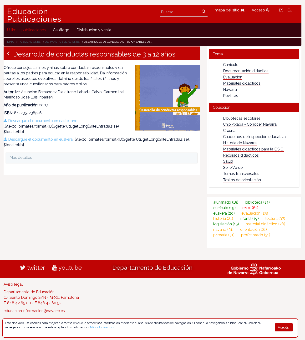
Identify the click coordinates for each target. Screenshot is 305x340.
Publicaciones (30, 41)
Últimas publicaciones (62, 41)
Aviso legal (13, 284)
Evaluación (232, 77)
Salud (228, 161)
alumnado (225, 202)
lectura (275, 218)
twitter (35, 267)
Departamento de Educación (152, 267)
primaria (223, 235)
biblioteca (257, 202)
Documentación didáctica (246, 71)
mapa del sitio (227, 10)
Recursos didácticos (241, 155)
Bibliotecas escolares (241, 118)
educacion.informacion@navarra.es (34, 311)
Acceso (259, 10)
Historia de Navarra (240, 143)
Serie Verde (233, 167)
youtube (69, 267)
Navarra (230, 89)
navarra (223, 229)
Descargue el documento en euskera (40, 139)
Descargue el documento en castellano (42, 120)
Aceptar (284, 327)
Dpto (10, 41)
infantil (249, 218)
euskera (224, 213)
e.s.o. (250, 208)
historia (223, 218)
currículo (224, 208)
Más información (102, 327)
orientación (253, 229)
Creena (229, 130)
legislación (226, 224)
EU (289, 10)
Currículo (231, 64)
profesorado (255, 235)
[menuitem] (26, 30)
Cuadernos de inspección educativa (254, 136)
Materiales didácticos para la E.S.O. (253, 149)
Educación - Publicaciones (34, 15)
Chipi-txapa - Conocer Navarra (250, 124)
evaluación (254, 213)
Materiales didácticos (241, 83)
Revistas (230, 95)
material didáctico (265, 224)
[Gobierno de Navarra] (254, 268)
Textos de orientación (242, 180)
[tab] (254, 54)
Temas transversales (241, 173)
